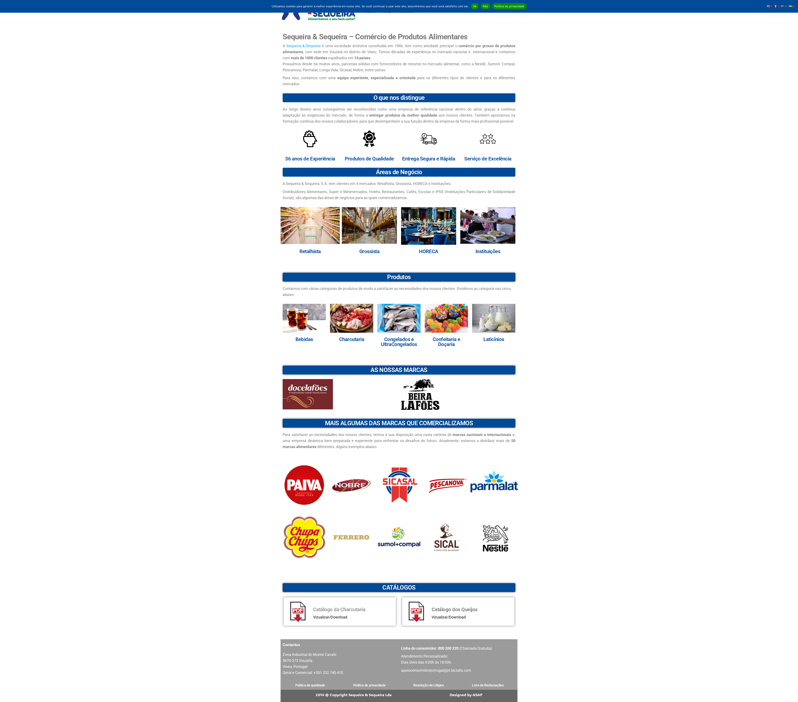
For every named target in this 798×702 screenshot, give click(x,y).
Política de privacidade (509, 6)
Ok (475, 6)
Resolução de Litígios (428, 685)
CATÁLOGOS (399, 587)
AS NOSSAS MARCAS (399, 369)
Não (485, 6)
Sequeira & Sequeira (303, 46)
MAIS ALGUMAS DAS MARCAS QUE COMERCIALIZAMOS (399, 423)
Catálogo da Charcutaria (339, 609)
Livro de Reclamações (488, 685)
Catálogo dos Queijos (455, 609)
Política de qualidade (310, 685)
